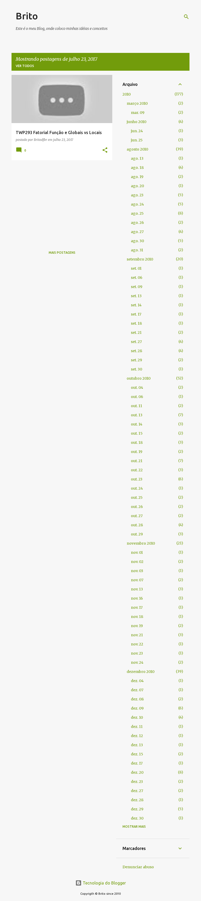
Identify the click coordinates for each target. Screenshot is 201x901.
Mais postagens (62, 252)
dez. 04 (137, 680)
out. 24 (137, 488)
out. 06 (137, 396)
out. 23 (136, 479)
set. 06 (136, 277)
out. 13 (136, 415)
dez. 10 (137, 717)
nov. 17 (137, 607)
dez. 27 (137, 790)
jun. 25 (137, 140)
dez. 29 (137, 809)
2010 (126, 94)
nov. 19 (137, 625)
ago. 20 (137, 186)
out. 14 (136, 424)
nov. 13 (137, 589)
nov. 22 (137, 644)
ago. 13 (137, 158)
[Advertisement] (60, 200)
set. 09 (136, 286)
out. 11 (136, 405)
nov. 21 (137, 635)
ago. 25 (137, 213)
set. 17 (136, 314)
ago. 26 (137, 222)
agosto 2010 (137, 149)
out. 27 (137, 515)
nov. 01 (137, 552)
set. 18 (136, 323)
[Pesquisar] (186, 16)
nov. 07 (137, 580)
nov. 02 (137, 561)
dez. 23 (137, 781)
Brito (27, 15)
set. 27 (136, 341)
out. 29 (137, 534)
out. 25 (137, 497)
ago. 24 (137, 204)
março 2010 (137, 103)
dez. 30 (137, 818)
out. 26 (137, 506)
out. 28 (137, 525)
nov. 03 (137, 570)
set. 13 (136, 296)
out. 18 (137, 442)
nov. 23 (137, 653)
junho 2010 (136, 121)
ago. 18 (137, 167)
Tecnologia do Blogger (104, 883)
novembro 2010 (141, 543)
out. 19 (136, 451)
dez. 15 (137, 754)
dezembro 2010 (140, 671)
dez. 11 (137, 726)
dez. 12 (137, 735)
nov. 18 (137, 616)
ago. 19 (137, 176)
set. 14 (136, 305)
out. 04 (137, 387)
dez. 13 (137, 745)
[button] (105, 150)
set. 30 (136, 369)
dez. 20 (137, 772)
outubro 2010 (138, 378)
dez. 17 (137, 763)
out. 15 (137, 433)
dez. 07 (137, 690)
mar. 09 (137, 112)
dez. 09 (137, 708)
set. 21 (136, 332)
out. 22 (137, 470)
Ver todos (25, 66)
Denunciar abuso (138, 867)
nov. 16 (137, 598)
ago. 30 (137, 241)
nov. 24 (137, 662)
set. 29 (136, 360)
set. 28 (136, 351)
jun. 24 (137, 131)
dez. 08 (137, 699)
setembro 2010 (140, 259)
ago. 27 (137, 231)
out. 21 (136, 460)
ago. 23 (137, 195)
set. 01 (136, 268)
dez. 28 (137, 800)
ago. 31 (137, 250)
